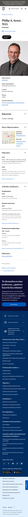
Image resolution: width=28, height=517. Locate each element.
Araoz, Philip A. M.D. (9, 270)
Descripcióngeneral (7, 37)
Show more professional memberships (12, 248)
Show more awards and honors (10, 223)
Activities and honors (10, 187)
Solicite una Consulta (10, 31)
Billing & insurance (21, 141)
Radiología (5, 80)
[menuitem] (7, 37)
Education (6, 153)
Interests (6, 114)
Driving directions (20, 135)
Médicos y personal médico (9, 268)
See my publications (7, 256)
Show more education (7, 179)
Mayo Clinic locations (10, 127)
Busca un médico (8, 14)
